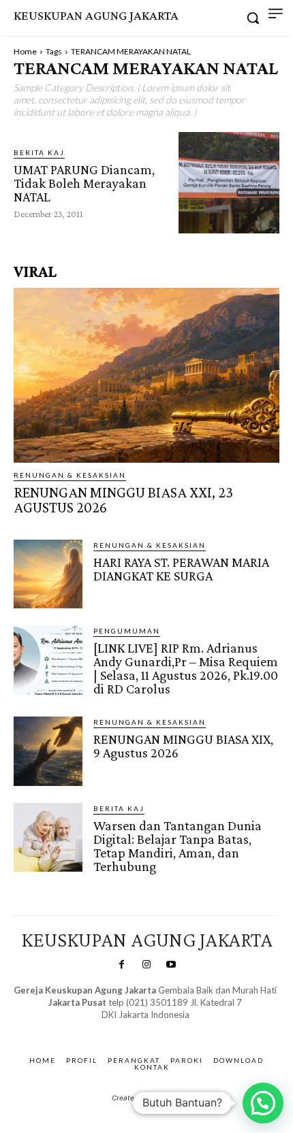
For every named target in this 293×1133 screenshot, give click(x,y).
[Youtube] (171, 965)
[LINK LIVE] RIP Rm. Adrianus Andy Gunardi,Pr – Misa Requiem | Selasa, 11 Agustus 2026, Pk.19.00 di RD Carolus (185, 668)
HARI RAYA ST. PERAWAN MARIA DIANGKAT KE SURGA (181, 569)
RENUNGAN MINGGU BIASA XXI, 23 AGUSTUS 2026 (123, 500)
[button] (263, 1103)
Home (25, 51)
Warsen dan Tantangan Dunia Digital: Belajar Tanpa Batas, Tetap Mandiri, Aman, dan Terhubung (177, 846)
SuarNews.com (124, 1028)
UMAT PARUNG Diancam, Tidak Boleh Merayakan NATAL (84, 183)
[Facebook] (121, 965)
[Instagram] (146, 965)
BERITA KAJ (39, 152)
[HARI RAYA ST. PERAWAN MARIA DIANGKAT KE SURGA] (48, 574)
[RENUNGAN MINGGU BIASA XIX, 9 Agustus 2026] (48, 751)
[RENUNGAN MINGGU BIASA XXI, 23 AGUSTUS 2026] (146, 375)
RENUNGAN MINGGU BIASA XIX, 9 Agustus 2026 (183, 746)
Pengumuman (126, 631)
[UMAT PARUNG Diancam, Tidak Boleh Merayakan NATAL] (229, 182)
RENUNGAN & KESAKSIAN (70, 475)
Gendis (185, 1028)
